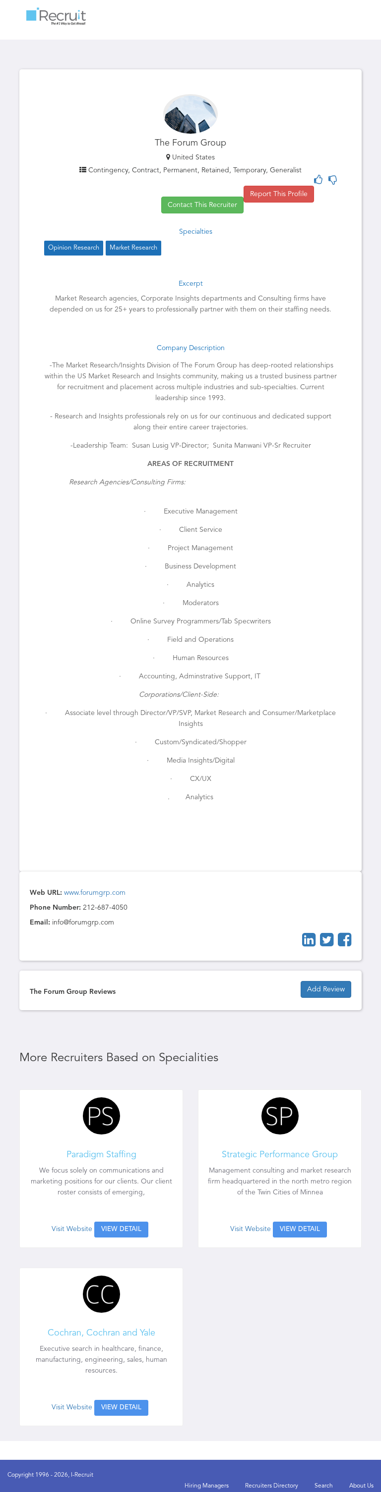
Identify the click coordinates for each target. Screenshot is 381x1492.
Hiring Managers (207, 1486)
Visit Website (72, 1229)
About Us (361, 1486)
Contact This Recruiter (202, 205)
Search (324, 1486)
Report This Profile (279, 194)
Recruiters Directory (271, 1486)
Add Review (326, 989)
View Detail (121, 1229)
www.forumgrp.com (95, 892)
